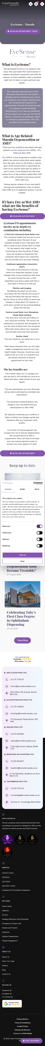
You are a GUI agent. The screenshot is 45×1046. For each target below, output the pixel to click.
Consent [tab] (8, 489)
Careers (5, 965)
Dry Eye (5, 915)
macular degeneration (20, 150)
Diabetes (5, 910)
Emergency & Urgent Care (11, 923)
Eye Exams (6, 881)
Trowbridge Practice (16, 782)
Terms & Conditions (23, 1023)
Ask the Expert (32, 1041)
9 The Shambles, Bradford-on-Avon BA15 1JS (25, 774)
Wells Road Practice (16, 673)
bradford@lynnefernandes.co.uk (24, 768)
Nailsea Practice (14, 727)
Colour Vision (7, 906)
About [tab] (37, 489)
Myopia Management (10, 941)
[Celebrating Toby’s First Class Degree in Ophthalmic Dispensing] (22, 594)
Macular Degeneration (10, 936)
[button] (22, 659)
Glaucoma (5, 932)
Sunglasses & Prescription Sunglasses (16, 890)
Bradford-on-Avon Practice (20, 754)
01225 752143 (17, 788)
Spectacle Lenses (8, 886)
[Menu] (42, 4)
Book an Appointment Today (23, 31)
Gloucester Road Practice (19, 700)
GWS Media (27, 1034)
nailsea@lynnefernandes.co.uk (23, 741)
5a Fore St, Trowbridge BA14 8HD (25, 802)
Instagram (5, 994)
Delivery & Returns (22, 1030)
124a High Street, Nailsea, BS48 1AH (24, 747)
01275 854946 (17, 734)
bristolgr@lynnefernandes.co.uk (24, 713)
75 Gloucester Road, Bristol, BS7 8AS (24, 720)
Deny (22, 561)
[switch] (40, 532)
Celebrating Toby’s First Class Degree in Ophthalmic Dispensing (21, 618)
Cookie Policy (22, 1026)
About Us (5, 957)
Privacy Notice (22, 1019)
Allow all (22, 555)
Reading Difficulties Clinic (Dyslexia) (15, 919)
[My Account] (30, 4)
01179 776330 (17, 679)
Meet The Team (8, 961)
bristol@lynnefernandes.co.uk (23, 686)
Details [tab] (22, 489)
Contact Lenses (8, 873)
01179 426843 (17, 706)
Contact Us (6, 974)
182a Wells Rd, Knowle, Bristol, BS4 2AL (23, 693)
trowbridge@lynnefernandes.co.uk (25, 795)
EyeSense (21, 69)
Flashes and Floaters (10, 928)
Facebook (5, 990)
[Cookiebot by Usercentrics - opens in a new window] (33, 483)
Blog (4, 970)
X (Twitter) (6, 997)
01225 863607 (17, 761)
